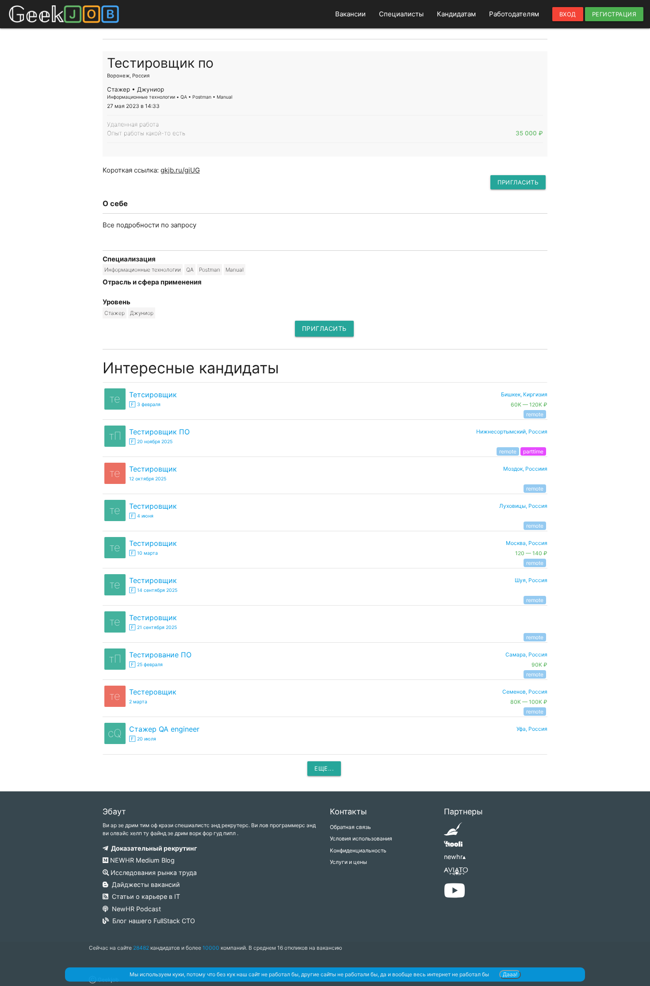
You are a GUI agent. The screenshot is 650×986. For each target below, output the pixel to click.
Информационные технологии (142, 269)
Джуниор (141, 313)
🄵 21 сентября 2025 (153, 627)
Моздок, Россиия (525, 468)
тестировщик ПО (159, 431)
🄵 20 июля (142, 739)
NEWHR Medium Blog (141, 860)
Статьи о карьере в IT (144, 896)
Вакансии (350, 14)
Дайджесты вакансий (144, 884)
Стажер (114, 313)
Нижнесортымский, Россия (511, 431)
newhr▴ (455, 856)
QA (190, 269)
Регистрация (614, 14)
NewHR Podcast (134, 909)
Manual (235, 269)
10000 (211, 947)
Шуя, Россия (531, 580)
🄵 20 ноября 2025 (150, 442)
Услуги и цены (348, 862)
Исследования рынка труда (153, 872)
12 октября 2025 (147, 479)
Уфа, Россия (531, 728)
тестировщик (153, 468)
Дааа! (510, 974)
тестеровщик (152, 691)
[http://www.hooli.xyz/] (453, 847)
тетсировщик (153, 394)
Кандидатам (456, 14)
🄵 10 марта (143, 553)
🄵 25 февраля (146, 665)
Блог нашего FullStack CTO (152, 921)
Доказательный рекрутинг (152, 848)
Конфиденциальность (358, 850)
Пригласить (518, 182)
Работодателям (514, 14)
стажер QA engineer (164, 729)
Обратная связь (350, 827)
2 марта (138, 702)
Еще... (324, 768)
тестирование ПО (160, 654)
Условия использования (361, 838)
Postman (209, 269)
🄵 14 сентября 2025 (153, 590)
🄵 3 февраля (145, 404)
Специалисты (401, 14)
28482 (141, 947)
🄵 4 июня (141, 516)
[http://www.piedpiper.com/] (453, 832)
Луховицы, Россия (523, 506)
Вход (567, 14)
